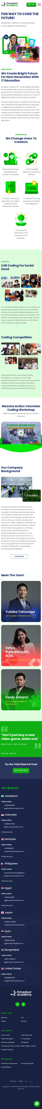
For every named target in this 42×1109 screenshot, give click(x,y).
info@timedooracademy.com (14, 925)
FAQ (22, 1018)
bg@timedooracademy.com (14, 962)
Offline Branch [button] (7, 832)
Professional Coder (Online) (10, 1046)
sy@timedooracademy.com (13, 943)
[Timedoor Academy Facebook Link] (23, 1004)
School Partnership (27, 1063)
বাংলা (26, 1081)
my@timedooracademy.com (14, 851)
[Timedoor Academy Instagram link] (17, 1004)
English (20, 1081)
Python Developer (7, 1039)
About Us (4, 1018)
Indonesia (13, 1081)
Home (3, 753)
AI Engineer (24, 1042)
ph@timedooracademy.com (14, 876)
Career (3, 1021)
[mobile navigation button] (39, 4)
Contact (24, 1021)
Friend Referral (6, 1067)
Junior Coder (5, 1035)
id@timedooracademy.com (13, 827)
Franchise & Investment (9, 1063)
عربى (30, 1081)
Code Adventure (26, 1035)
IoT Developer (25, 1039)
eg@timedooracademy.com (14, 808)
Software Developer (8, 1042)
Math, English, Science (28, 1046)
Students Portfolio (7, 1050)
